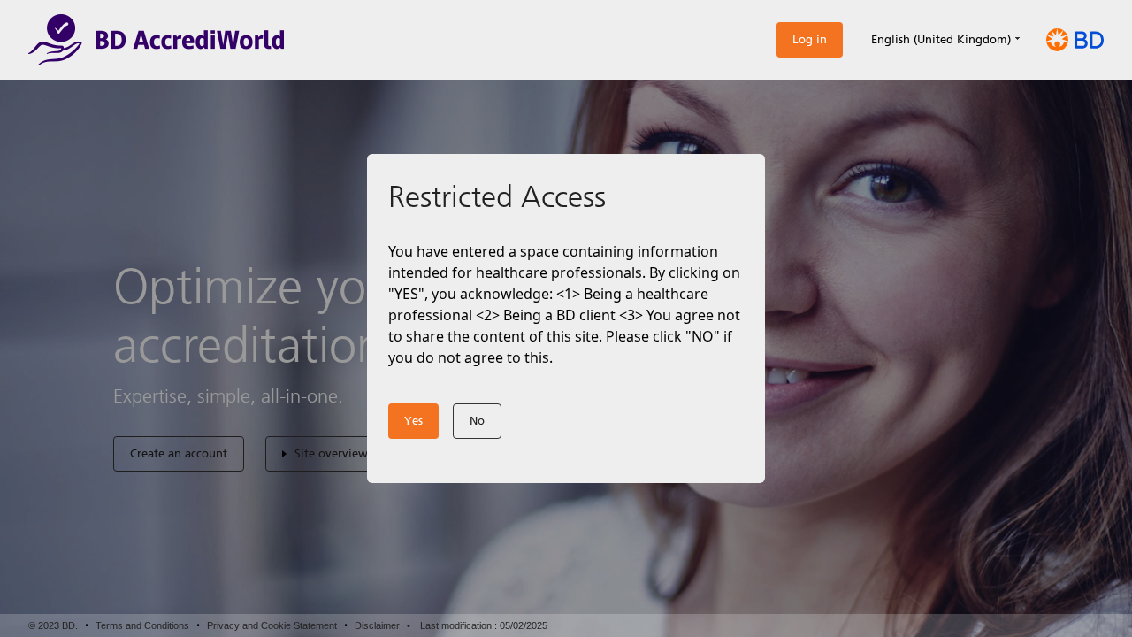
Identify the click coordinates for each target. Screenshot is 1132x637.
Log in (809, 39)
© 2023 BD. (53, 625)
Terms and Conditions (142, 625)
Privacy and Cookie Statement (272, 625)
